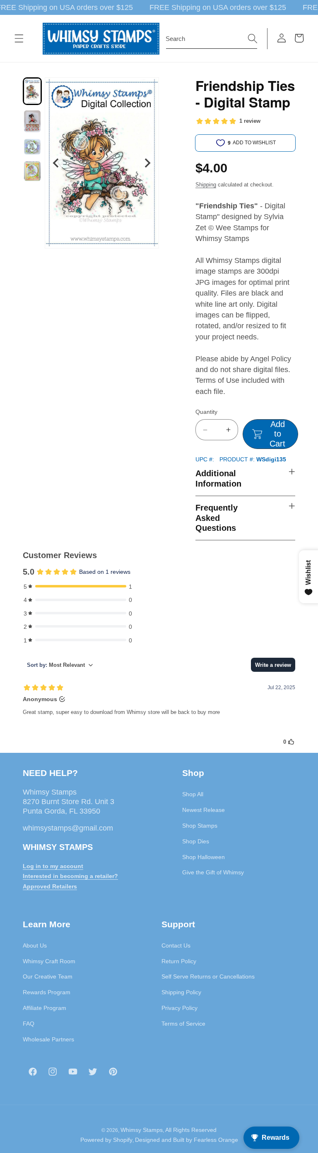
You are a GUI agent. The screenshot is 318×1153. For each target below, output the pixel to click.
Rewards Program (46, 992)
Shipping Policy (181, 992)
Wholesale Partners (48, 1039)
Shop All (192, 794)
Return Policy (178, 961)
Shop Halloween (203, 857)
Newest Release (203, 810)
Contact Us (175, 945)
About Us (35, 945)
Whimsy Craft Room (49, 961)
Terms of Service (183, 1023)
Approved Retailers (50, 886)
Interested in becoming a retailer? (70, 876)
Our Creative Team (47, 976)
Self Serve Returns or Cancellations (208, 976)
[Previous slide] (56, 163)
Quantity (206, 411)
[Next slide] (147, 163)
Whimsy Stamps (141, 1130)
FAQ (28, 1023)
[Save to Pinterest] (147, 88)
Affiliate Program (44, 1008)
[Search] (253, 38)
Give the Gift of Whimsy (213, 872)
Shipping (205, 184)
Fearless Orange (216, 1139)
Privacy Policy (179, 1008)
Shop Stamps (199, 825)
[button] (19, 38)
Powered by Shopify (106, 1139)
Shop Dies (195, 841)
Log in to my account (53, 866)
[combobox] (211, 39)
